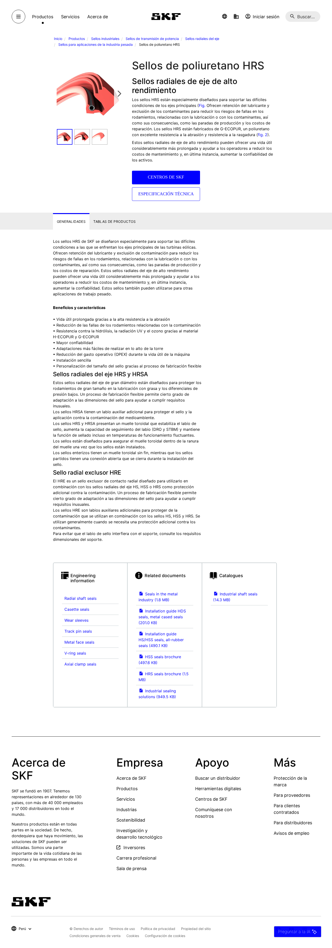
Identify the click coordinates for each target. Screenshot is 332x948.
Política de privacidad (158, 929)
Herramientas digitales (218, 788)
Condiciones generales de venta (95, 936)
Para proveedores (292, 795)
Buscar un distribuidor (217, 778)
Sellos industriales (105, 39)
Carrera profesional (136, 858)
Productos (77, 39)
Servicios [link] (70, 16)
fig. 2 (262, 134)
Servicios (125, 799)
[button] (224, 16)
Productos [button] (42, 16)
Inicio (58, 39)
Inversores (133, 847)
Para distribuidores (293, 822)
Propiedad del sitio (196, 929)
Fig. (202, 105)
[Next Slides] (119, 93)
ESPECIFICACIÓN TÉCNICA (166, 193)
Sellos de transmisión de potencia (152, 39)
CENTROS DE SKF (166, 177)
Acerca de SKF (131, 778)
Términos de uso (122, 929)
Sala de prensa (131, 868)
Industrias (126, 809)
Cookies (132, 936)
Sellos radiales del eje (202, 39)
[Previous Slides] (62, 93)
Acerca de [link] (97, 16)
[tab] (71, 221)
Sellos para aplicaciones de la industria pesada (95, 44)
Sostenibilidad (130, 820)
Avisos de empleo (291, 833)
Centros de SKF (211, 799)
